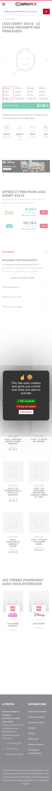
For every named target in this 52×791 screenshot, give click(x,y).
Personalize (26, 412)
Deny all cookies (26, 406)
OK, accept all (27, 401)
